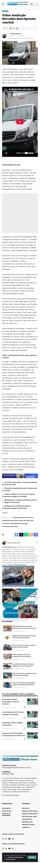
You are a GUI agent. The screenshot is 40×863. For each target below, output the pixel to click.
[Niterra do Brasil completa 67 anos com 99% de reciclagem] (7, 675)
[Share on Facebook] (7, 28)
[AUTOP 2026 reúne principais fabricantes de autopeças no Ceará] (7, 628)
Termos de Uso (10, 859)
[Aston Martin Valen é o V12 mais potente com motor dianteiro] (7, 666)
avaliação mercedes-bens (23, 517)
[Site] (37, 542)
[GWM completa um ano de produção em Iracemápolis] (7, 657)
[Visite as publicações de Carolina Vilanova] (4, 543)
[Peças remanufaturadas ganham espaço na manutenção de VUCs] (7, 685)
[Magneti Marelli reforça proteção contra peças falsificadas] (7, 638)
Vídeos (5, 11)
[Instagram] (13, 839)
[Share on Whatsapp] (26, 534)
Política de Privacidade (15, 857)
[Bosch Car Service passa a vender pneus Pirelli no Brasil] (7, 647)
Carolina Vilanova (15, 33)
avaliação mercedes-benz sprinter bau (17, 520)
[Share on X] (10, 28)
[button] (32, 857)
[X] (6, 839)
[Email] (13, 28)
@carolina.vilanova (20, 564)
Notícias (31, 701)
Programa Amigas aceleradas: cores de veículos (10, 701)
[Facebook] (3, 839)
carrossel (6, 523)
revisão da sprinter (10, 526)
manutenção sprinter (19, 523)
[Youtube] (9, 839)
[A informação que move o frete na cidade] (20, 476)
